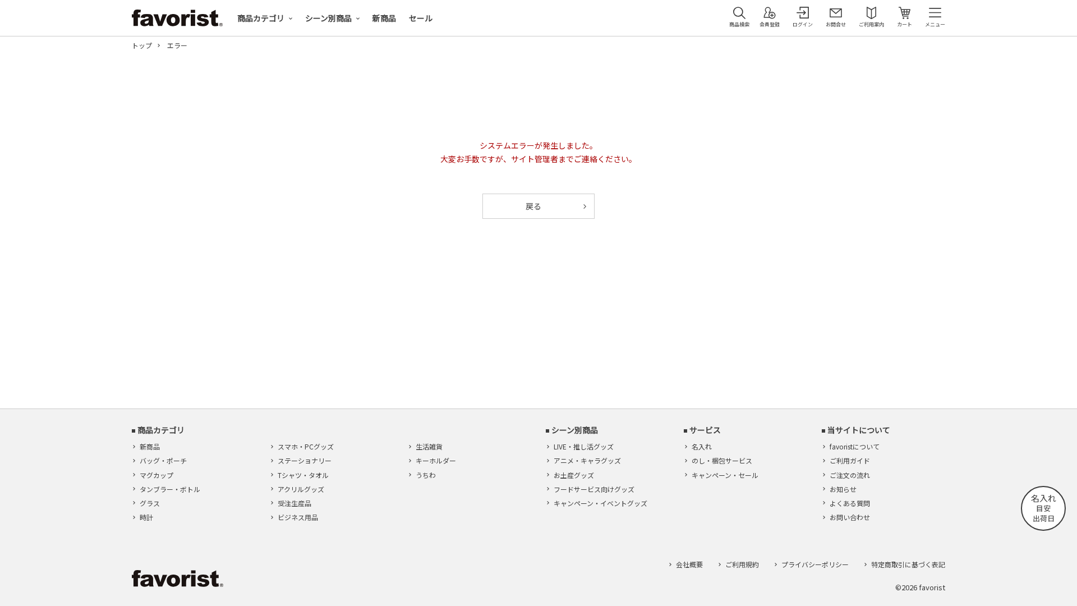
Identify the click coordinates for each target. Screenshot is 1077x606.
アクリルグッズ (301, 489)
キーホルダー (436, 460)
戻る (533, 206)
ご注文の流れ (850, 475)
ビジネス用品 (298, 517)
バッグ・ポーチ (163, 460)
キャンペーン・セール (725, 475)
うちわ (426, 475)
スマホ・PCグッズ (306, 446)
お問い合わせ (850, 517)
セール (420, 18)
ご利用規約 (742, 564)
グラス (150, 503)
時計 (146, 517)
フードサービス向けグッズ (594, 489)
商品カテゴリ (260, 18)
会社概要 (689, 564)
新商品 (384, 18)
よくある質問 (850, 503)
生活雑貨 (429, 446)
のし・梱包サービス (722, 460)
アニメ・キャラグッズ (587, 460)
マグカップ (156, 475)
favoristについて (855, 446)
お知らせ (843, 489)
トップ (142, 45)
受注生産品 (294, 503)
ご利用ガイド (850, 460)
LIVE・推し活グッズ (584, 446)
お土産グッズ (574, 475)
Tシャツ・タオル (303, 475)
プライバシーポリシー (815, 564)
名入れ (702, 446)
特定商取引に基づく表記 (908, 564)
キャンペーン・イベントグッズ (600, 503)
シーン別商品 (328, 18)
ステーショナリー (305, 460)
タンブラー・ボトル (170, 489)
